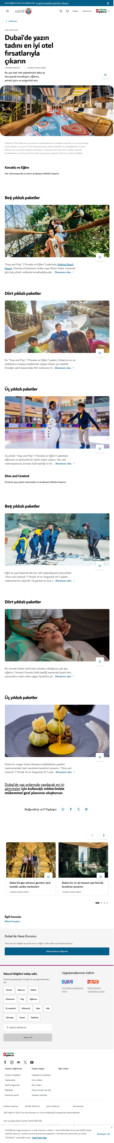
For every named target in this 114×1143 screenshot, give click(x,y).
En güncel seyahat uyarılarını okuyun (52, 3)
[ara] (61, 11)
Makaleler (13, 21)
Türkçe (75, 11)
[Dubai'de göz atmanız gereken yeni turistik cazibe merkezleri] (31, 860)
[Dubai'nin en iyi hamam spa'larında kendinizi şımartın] (83, 860)
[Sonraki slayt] (92, 835)
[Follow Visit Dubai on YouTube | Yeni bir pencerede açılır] (32, 1062)
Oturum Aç (87, 11)
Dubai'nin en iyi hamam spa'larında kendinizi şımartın (82, 885)
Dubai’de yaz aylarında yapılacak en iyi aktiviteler (34, 786)
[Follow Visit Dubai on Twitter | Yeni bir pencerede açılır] (25, 1062)
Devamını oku (63, 272)
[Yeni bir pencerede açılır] (63, 809)
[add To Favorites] (105, 75)
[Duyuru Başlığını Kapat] (108, 3)
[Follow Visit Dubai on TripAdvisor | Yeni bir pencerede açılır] (18, 1062)
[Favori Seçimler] (67, 11)
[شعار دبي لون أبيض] (11, 1055)
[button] (103, 1134)
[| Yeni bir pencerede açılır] (11, 1062)
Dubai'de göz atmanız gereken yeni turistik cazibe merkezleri (30, 885)
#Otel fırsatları (12, 921)
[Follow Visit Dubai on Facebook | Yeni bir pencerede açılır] (5, 1062)
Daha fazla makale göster (22, 903)
